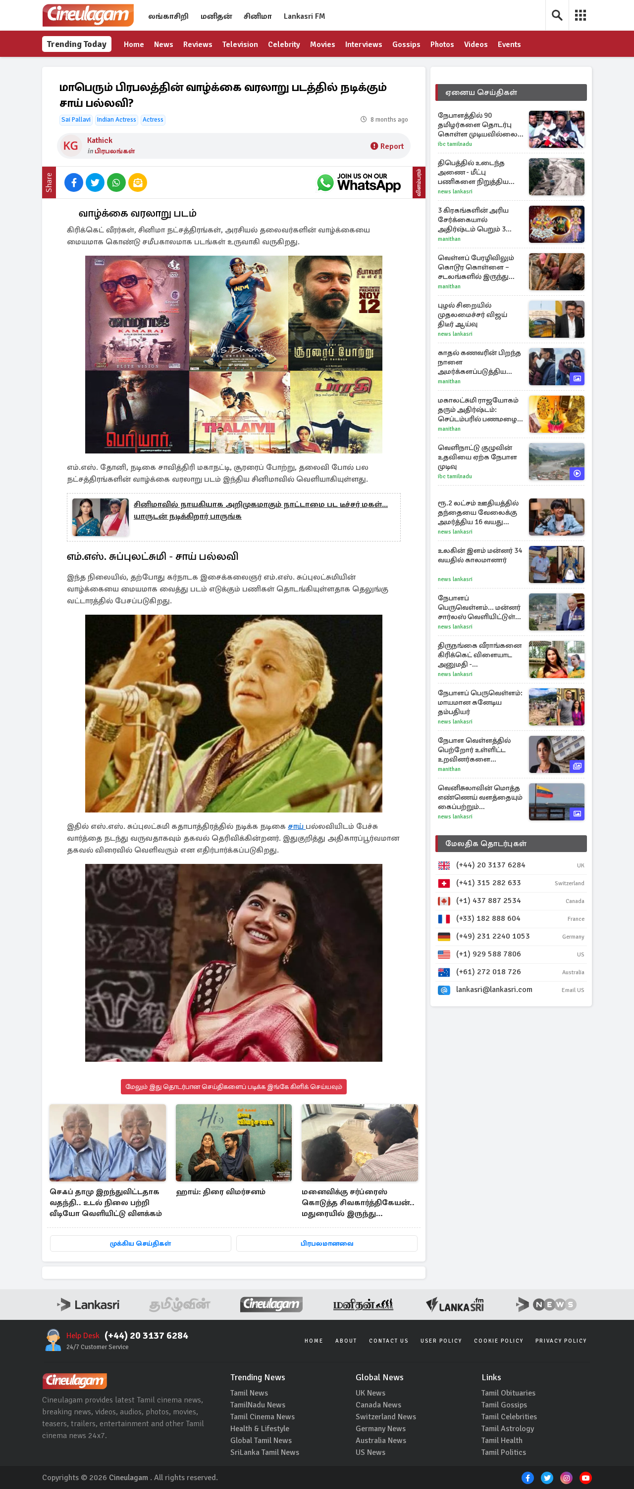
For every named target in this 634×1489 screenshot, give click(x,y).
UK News (370, 1393)
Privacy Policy (561, 1341)
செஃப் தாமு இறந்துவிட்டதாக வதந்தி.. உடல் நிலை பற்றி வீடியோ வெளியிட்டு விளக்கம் (106, 1202)
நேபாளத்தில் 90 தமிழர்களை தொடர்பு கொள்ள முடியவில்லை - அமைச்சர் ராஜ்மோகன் (480, 125)
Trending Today (76, 44)
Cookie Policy (499, 1341)
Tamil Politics (503, 1452)
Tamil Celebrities (509, 1417)
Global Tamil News (261, 1440)
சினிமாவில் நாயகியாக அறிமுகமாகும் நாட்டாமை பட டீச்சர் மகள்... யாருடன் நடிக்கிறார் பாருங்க (261, 510)
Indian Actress (116, 120)
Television (240, 44)
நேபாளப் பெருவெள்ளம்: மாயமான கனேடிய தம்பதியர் (480, 702)
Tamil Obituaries (508, 1393)
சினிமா (258, 16)
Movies (322, 44)
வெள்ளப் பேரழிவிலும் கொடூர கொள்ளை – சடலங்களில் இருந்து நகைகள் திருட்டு (476, 267)
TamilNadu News (257, 1405)
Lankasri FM (304, 16)
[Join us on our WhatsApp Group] (358, 182)
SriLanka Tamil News (264, 1452)
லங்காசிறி (168, 16)
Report (392, 146)
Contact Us (389, 1341)
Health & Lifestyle (259, 1429)
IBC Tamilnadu (455, 144)
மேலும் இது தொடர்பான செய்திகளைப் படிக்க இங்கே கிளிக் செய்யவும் (233, 1087)
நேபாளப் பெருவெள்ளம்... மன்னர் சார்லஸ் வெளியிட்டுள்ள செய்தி (480, 607)
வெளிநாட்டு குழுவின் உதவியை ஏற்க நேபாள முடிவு (477, 457)
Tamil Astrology (507, 1429)
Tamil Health (502, 1440)
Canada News (378, 1405)
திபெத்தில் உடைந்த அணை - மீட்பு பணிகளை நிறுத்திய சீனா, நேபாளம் (473, 172)
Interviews (363, 44)
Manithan (449, 239)
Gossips (406, 44)
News (163, 44)
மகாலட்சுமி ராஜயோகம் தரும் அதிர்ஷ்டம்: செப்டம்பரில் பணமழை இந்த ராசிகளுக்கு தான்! (478, 410)
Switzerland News (386, 1417)
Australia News (381, 1440)
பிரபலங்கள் (115, 151)
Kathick (99, 140)
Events (509, 44)
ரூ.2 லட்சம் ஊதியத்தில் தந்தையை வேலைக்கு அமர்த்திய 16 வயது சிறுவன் (478, 512)
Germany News (381, 1429)
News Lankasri (455, 191)
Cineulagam (128, 1478)
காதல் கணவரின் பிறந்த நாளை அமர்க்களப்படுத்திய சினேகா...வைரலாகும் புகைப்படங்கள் (479, 362)
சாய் (297, 826)
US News (370, 1452)
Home (134, 44)
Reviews (197, 44)
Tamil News (249, 1393)
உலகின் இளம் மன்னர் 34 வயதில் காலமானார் (480, 555)
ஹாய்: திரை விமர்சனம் (220, 1192)
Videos (476, 44)
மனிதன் (216, 16)
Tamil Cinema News (262, 1417)
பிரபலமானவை (327, 1243)
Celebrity (284, 44)
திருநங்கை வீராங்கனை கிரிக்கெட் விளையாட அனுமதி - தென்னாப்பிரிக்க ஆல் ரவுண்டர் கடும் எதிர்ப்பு (480, 655)
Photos (442, 44)
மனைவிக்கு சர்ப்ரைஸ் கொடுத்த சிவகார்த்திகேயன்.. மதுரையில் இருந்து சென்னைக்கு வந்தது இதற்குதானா (358, 1203)
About (346, 1341)
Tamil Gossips (504, 1405)
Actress (153, 120)
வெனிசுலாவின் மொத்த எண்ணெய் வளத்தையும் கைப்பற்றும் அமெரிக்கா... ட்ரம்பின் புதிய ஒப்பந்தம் (480, 797)
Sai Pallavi (76, 120)
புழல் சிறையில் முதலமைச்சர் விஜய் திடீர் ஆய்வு (472, 314)
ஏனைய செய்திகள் (481, 92)
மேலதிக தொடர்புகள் (486, 844)
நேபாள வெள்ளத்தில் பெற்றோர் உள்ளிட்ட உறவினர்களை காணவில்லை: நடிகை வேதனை (477, 750)
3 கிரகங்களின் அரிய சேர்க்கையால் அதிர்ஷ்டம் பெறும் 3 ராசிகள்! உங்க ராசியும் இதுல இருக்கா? (475, 220)
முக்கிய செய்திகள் (140, 1243)
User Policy (441, 1341)
